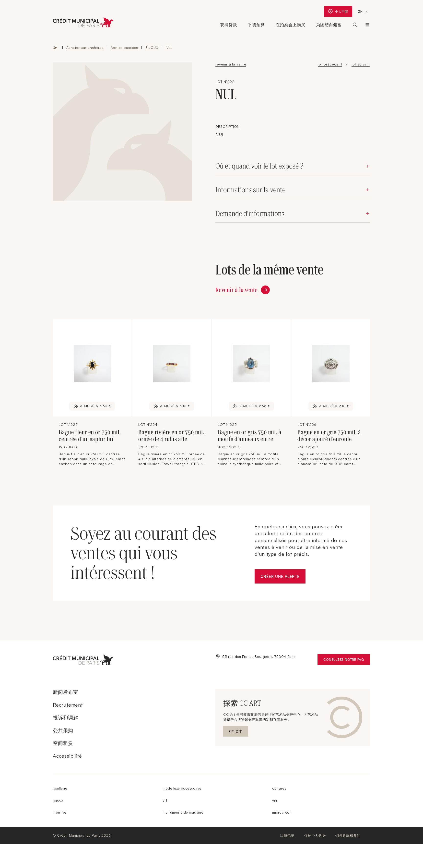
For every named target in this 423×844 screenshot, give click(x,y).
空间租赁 (63, 743)
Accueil (55, 47)
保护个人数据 (315, 835)
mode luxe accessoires (182, 788)
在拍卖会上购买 (290, 24)
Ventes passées (124, 47)
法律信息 (287, 835)
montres (60, 812)
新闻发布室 (65, 692)
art (165, 800)
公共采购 (63, 730)
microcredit (282, 812)
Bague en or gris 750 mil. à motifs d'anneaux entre (250, 435)
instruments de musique (183, 812)
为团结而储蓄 (328, 24)
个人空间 (341, 13)
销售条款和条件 (347, 835)
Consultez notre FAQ (346, 661)
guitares (279, 788)
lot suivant (361, 64)
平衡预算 (256, 24)
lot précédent (330, 64)
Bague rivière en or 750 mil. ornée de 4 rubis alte (171, 435)
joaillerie (60, 788)
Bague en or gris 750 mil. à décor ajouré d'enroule (329, 435)
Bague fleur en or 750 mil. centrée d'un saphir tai (90, 435)
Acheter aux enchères (85, 47)
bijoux (58, 800)
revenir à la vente (230, 64)
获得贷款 (228, 24)
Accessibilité (67, 756)
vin (274, 800)
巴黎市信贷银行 (367, 24)
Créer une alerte (283, 578)
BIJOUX (151, 47)
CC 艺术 (238, 732)
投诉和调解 (65, 717)
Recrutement (68, 705)
